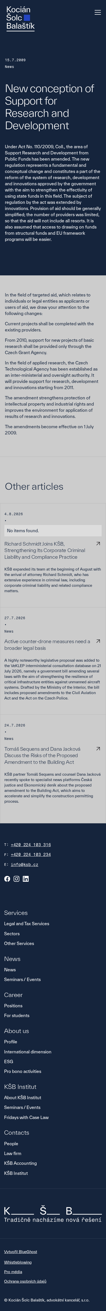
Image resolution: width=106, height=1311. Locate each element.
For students (16, 1015)
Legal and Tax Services (26, 923)
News (10, 969)
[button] (97, 12)
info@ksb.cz (24, 864)
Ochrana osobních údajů (25, 1281)
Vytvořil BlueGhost (20, 1251)
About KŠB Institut (22, 1097)
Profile (10, 1041)
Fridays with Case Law (26, 1117)
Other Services (19, 943)
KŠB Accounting (20, 1163)
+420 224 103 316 (31, 844)
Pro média (13, 1272)
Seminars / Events (22, 979)
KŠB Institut (16, 1173)
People (11, 1143)
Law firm (12, 1153)
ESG (8, 1061)
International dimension (27, 1051)
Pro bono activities (22, 1071)
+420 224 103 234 (31, 854)
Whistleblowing (18, 1262)
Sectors (12, 933)
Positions (13, 1005)
